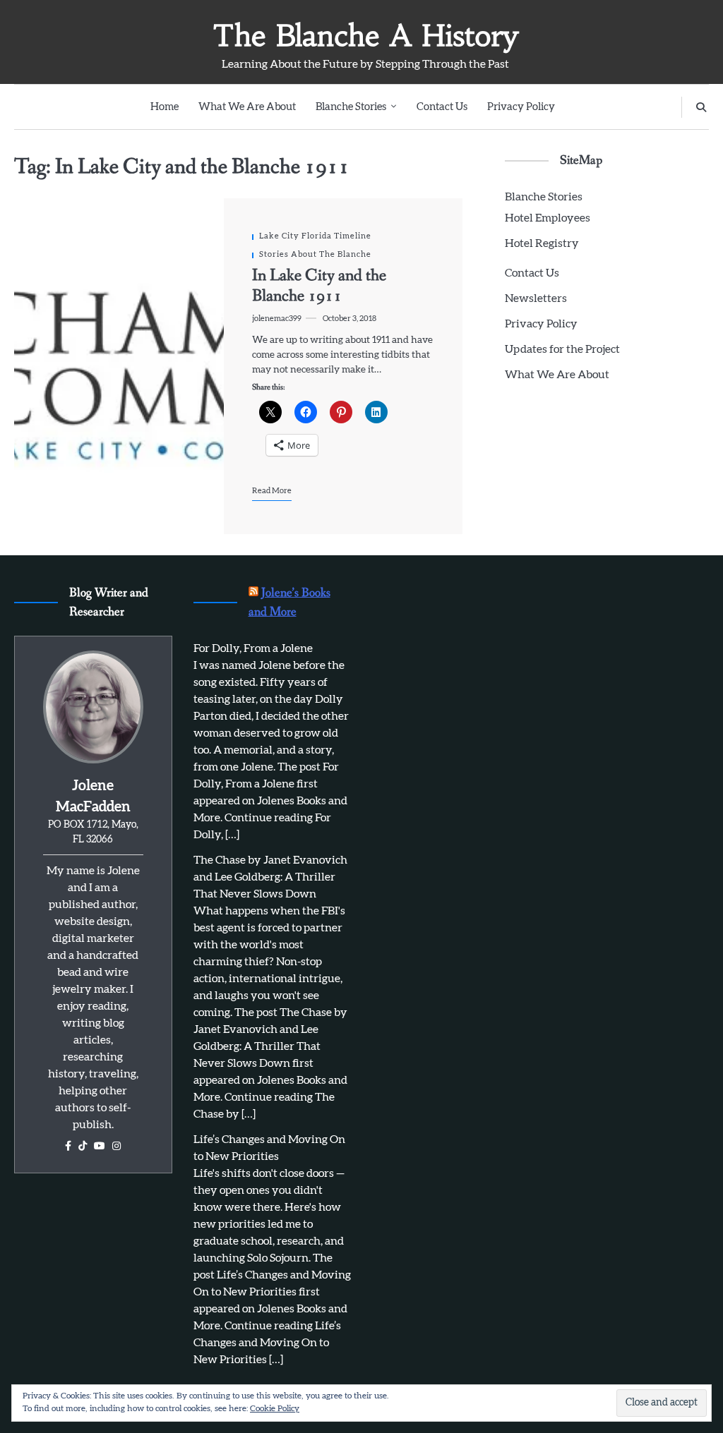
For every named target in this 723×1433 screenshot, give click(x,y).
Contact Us (442, 107)
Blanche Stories (351, 107)
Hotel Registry (542, 243)
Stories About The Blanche (315, 254)
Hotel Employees (547, 218)
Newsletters (536, 298)
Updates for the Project (562, 349)
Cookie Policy (274, 1408)
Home (164, 107)
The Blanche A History (365, 36)
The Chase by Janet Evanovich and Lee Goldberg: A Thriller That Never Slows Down (270, 877)
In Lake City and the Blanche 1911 (319, 286)
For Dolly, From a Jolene (253, 648)
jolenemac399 (276, 318)
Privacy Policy (521, 107)
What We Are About (247, 107)
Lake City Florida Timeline (315, 236)
